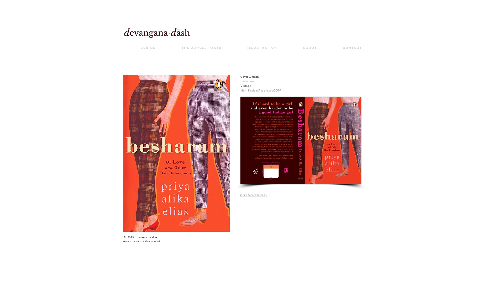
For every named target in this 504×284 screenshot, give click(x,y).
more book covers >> (253, 195)
